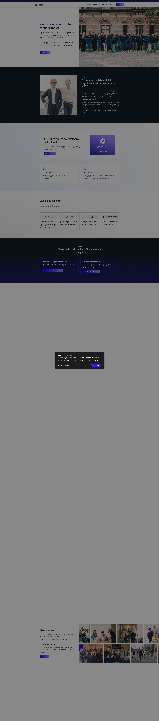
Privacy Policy (65, 361)
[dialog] (79, 360)
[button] (63, 365)
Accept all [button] (96, 365)
